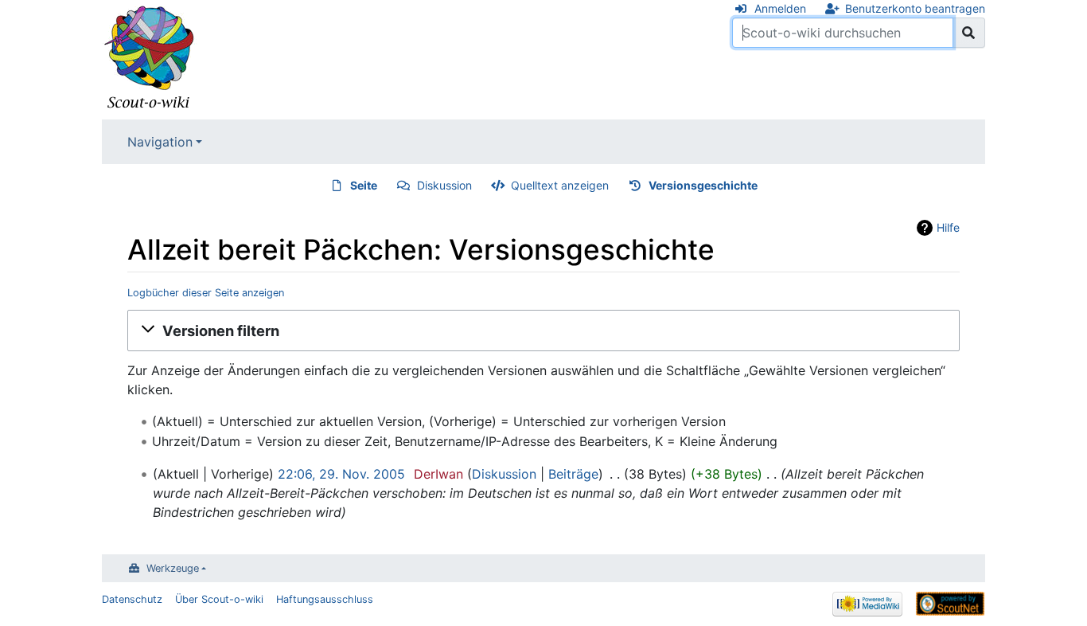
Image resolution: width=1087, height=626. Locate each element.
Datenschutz (132, 599)
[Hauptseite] (149, 58)
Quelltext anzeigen (560, 185)
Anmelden (780, 8)
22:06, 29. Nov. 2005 (341, 474)
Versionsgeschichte (703, 185)
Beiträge (573, 474)
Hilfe (948, 227)
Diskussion (444, 185)
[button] (543, 330)
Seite (363, 185)
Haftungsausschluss (324, 599)
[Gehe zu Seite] (969, 33)
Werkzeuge (172, 568)
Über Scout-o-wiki (219, 599)
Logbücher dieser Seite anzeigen (205, 293)
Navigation (160, 142)
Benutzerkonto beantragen (915, 8)
